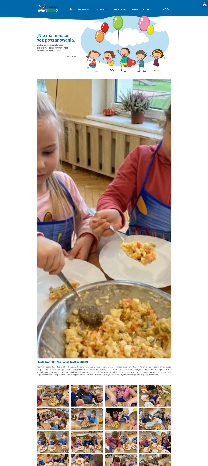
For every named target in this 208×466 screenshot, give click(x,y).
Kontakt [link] (146, 9)
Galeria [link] (134, 9)
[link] (205, 4)
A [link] (163, 9)
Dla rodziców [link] (120, 9)
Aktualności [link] (83, 9)
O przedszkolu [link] (100, 9)
